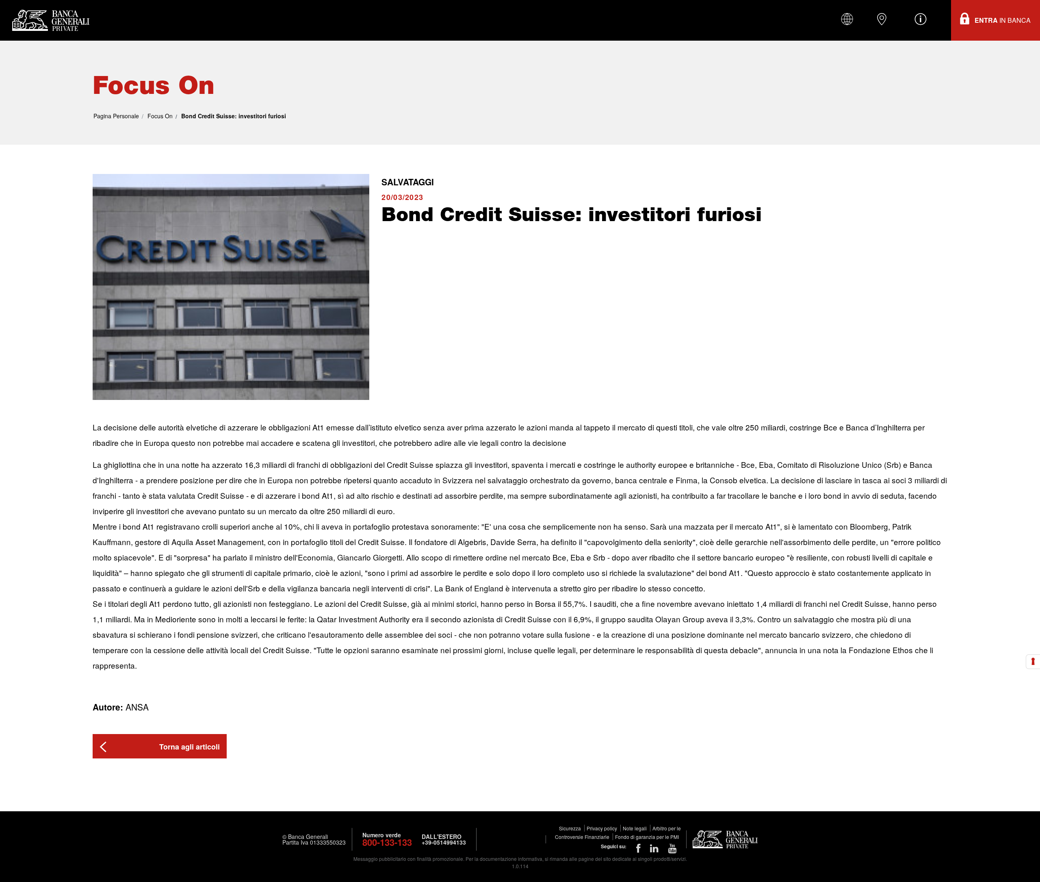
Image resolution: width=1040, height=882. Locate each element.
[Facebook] (638, 848)
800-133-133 (387, 842)
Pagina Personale (116, 116)
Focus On (160, 116)
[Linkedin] (654, 848)
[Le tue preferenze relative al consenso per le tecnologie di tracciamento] (1033, 662)
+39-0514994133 (444, 842)
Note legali (635, 828)
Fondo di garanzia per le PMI (647, 836)
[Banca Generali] (48, 20)
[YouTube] (672, 848)
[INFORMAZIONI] (920, 19)
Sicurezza (570, 828)
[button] (160, 746)
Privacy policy (602, 828)
